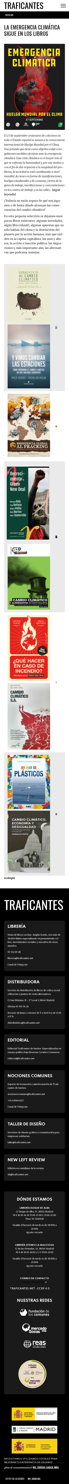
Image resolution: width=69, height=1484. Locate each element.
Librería (17, 927)
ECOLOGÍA (9, 878)
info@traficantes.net (34, 1282)
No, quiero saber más (46, 1467)
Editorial (18, 1040)
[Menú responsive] (63, 6)
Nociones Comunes (30, 1076)
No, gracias (34, 1478)
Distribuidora (23, 982)
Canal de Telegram (18, 964)
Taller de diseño (26, 1124)
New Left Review (26, 1160)
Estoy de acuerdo (14, 1478)
